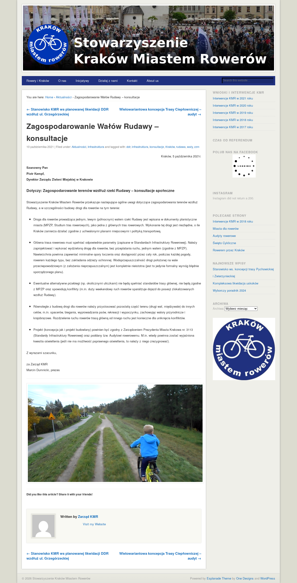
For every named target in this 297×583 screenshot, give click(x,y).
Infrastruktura (96, 147)
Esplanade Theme (219, 578)
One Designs (245, 578)
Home (49, 97)
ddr (128, 147)
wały (190, 147)
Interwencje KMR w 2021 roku (233, 98)
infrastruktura (140, 147)
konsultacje (157, 147)
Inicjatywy (82, 80)
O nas (62, 80)
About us (153, 80)
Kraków (170, 147)
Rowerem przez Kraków (229, 250)
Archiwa (218, 308)
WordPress (267, 578)
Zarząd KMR (88, 516)
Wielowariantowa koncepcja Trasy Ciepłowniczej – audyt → (160, 112)
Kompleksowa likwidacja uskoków (235, 283)
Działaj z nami (108, 80)
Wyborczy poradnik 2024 (229, 290)
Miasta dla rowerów (226, 228)
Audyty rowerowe (224, 235)
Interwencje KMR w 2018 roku (233, 221)
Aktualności (64, 97)
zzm (196, 147)
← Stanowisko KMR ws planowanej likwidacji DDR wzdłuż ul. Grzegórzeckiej (67, 112)
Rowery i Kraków (37, 80)
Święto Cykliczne (224, 243)
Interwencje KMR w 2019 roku (233, 112)
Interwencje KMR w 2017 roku (233, 127)
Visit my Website (94, 524)
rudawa (181, 147)
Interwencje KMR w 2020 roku (233, 105)
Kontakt (132, 80)
